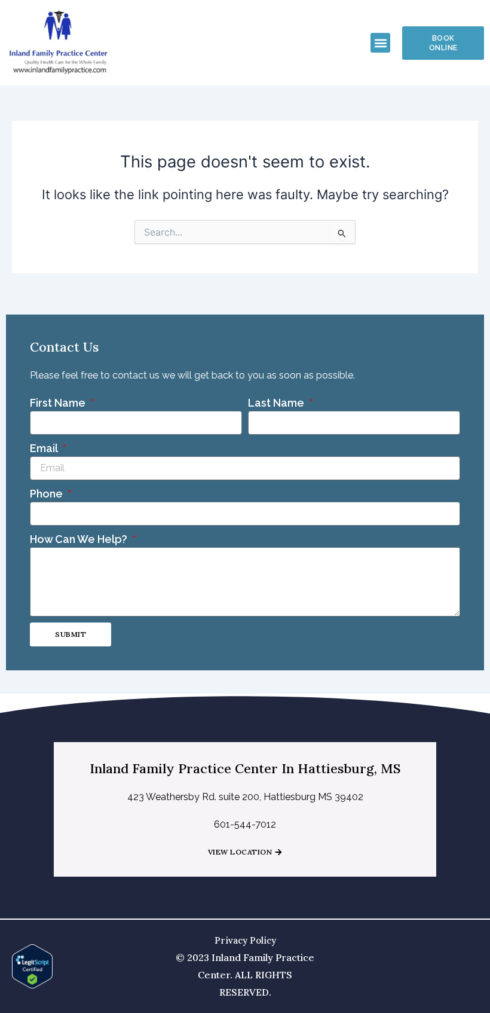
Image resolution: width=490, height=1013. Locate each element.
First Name (59, 402)
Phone (47, 493)
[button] (380, 43)
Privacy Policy (245, 940)
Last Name (277, 402)
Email (45, 448)
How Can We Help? (80, 539)
